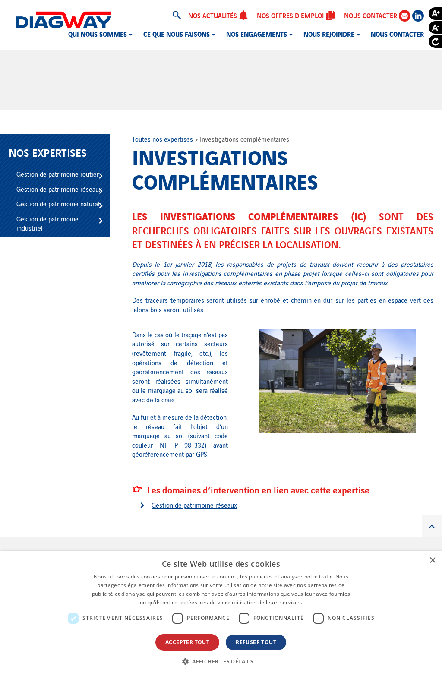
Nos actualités (213, 15)
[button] (221, 661)
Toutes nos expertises (163, 138)
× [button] (432, 560)
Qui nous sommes (97, 33)
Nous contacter (371, 15)
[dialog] (221, 613)
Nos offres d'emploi (291, 15)
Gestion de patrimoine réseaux (194, 504)
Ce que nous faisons (176, 33)
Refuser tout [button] (256, 642)
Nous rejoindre (328, 33)
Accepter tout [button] (187, 642)
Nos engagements (256, 33)
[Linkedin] (418, 16)
